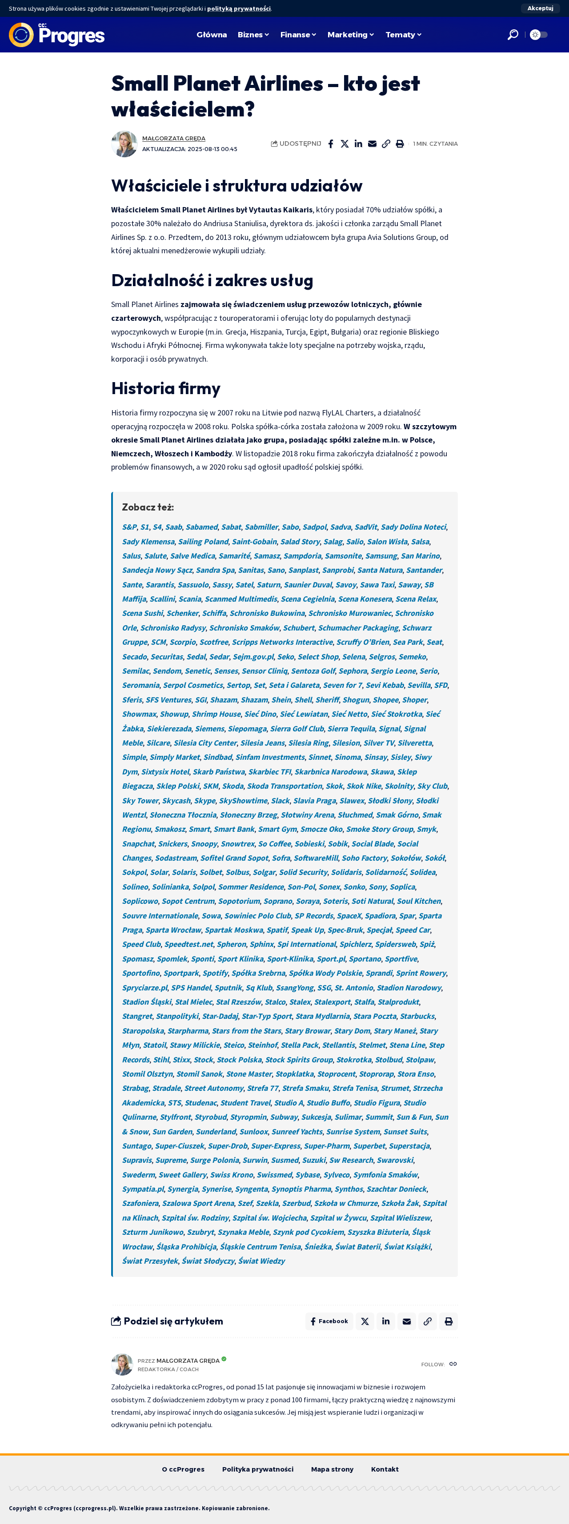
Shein (281, 699)
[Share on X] (344, 144)
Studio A (288, 1102)
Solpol (203, 887)
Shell (303, 699)
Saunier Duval (308, 584)
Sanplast (303, 570)
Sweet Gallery (182, 1174)
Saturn (268, 584)
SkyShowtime (243, 800)
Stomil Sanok (199, 1074)
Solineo (135, 887)
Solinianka (170, 887)
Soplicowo (140, 901)
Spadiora (380, 915)
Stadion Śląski (146, 1002)
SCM (158, 642)
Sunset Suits (405, 1131)
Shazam (223, 699)
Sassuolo (192, 584)
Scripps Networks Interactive (282, 642)
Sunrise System (353, 1131)
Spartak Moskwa (233, 930)
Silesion (346, 743)
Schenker (182, 613)
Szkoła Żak (400, 1203)
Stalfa (364, 1002)
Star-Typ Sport (266, 1016)
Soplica (402, 887)
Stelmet (371, 1045)
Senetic (197, 671)
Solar (159, 872)
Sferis (132, 699)
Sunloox (253, 1131)
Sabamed (201, 527)
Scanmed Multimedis (240, 599)
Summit (379, 1117)
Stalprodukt (398, 1002)
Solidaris (346, 872)
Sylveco (336, 1174)
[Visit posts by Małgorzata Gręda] (124, 144)
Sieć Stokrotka (396, 714)
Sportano (365, 958)
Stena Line (407, 1045)
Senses (226, 671)
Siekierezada (169, 728)
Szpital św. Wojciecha (269, 1218)
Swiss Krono (231, 1174)
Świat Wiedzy (261, 1261)
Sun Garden (172, 1131)
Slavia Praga (314, 800)
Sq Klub (258, 987)
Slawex (351, 800)
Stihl (161, 1059)
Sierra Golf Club (297, 728)
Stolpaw (419, 1059)
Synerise (216, 1189)
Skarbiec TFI (269, 771)
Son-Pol (301, 887)
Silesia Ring (308, 743)
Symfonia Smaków (385, 1174)
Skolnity (399, 786)
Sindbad (217, 757)
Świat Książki (407, 1246)
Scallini (162, 599)
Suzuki (313, 1160)
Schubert (298, 627)
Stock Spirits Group (299, 1059)
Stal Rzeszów (238, 1002)
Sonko (354, 887)
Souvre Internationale (160, 915)
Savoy (345, 584)
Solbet (210, 872)
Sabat (231, 527)
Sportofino (141, 973)
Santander (424, 570)
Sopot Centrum (187, 901)
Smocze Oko (321, 829)
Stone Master (249, 1074)
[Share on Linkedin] (358, 144)
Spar (407, 915)
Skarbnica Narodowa (330, 771)
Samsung (381, 556)
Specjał (379, 930)
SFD (440, 685)
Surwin (254, 1160)
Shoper (414, 699)
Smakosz (169, 829)
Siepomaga (247, 728)
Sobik (338, 843)
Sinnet (319, 757)
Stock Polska (238, 1059)
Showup (174, 714)
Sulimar (347, 1117)
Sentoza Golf (313, 671)
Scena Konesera (365, 599)
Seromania (140, 685)
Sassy (222, 584)
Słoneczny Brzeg (248, 815)
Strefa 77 (262, 1088)
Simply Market (174, 757)
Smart (199, 829)
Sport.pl (331, 958)
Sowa (210, 915)
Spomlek (171, 958)
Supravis (137, 1160)
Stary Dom (352, 1030)
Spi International (306, 944)
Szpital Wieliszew (400, 1218)
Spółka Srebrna (258, 973)
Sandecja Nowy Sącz (157, 570)
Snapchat (138, 843)
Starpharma (187, 1030)
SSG (324, 987)
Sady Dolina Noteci (413, 527)
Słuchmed (354, 815)
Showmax (139, 714)
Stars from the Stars (246, 1030)
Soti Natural (372, 901)
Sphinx (261, 944)
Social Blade (372, 843)
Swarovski (395, 1160)
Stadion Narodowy (409, 987)
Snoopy (204, 843)
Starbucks (417, 1016)
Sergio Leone (393, 671)
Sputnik (228, 987)
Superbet (369, 1146)
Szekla (267, 1203)
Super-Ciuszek (179, 1146)
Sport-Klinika (290, 958)
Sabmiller (261, 527)
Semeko (412, 656)
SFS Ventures (168, 699)
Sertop (238, 685)
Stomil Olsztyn (147, 1074)
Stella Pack (299, 1045)
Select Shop (317, 656)
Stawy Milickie (194, 1045)
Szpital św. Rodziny (194, 1218)
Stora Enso (415, 1074)
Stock (203, 1059)
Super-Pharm (326, 1146)
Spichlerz (355, 944)
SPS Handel (191, 987)
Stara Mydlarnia (322, 1016)
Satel (244, 584)
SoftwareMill (315, 858)
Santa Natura (379, 570)
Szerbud (296, 1203)
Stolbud (388, 1059)
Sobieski (309, 843)
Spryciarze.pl (144, 987)
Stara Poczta (374, 1016)
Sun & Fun (413, 1117)
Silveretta (414, 743)
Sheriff (327, 699)
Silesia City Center (204, 743)
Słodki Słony (390, 800)
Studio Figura (376, 1102)
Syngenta (251, 1189)
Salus (131, 556)
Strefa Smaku (305, 1088)
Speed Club (141, 944)
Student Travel (245, 1102)
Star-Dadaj (220, 1016)
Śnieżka (317, 1246)
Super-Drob (227, 1146)
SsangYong (294, 987)
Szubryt (200, 1232)
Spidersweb (395, 944)
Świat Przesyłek (150, 1261)
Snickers (172, 843)
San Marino (420, 556)
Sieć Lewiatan (304, 714)
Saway (409, 584)
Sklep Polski (177, 786)
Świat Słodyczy (207, 1261)
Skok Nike (363, 786)
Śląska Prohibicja (186, 1246)
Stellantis (338, 1045)
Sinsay (375, 757)
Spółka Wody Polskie (325, 973)
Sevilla (418, 685)
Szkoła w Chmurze (345, 1203)
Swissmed (274, 1174)
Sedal (195, 656)
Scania (189, 599)
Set (259, 685)
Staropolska (143, 1030)
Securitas (166, 656)
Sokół (435, 858)
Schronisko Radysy (172, 627)
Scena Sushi (142, 613)
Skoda (232, 786)
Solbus (237, 872)
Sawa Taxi (377, 584)
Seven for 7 (342, 685)
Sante (132, 584)
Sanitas (251, 570)
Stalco (274, 1002)
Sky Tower (140, 800)
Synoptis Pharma (301, 1189)
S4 (156, 527)
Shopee (385, 699)
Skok (334, 786)
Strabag (135, 1088)
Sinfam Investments (270, 757)
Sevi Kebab (384, 685)
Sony (377, 887)
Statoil (154, 1045)
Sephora (352, 671)
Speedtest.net (188, 944)
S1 (144, 527)
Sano (275, 570)
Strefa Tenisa (354, 1088)
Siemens (209, 728)
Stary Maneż (394, 1030)
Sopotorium (239, 901)
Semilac (135, 671)
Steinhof (262, 1045)
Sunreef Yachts (296, 1131)
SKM (210, 786)
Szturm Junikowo (152, 1232)
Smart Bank (233, 829)
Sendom (166, 671)
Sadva (340, 527)
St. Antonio (353, 987)
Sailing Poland (203, 541)
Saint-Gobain (254, 541)
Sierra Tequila (351, 728)
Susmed (284, 1160)
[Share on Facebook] (331, 144)
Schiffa (214, 613)
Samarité (234, 556)
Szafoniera (140, 1203)
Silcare (158, 743)
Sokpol (134, 872)
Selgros (382, 656)
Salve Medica (192, 556)
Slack (280, 800)
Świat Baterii (357, 1246)
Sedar (219, 656)
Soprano (277, 901)
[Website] (453, 1365)
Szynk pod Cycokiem (308, 1232)
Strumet (395, 1088)
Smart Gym (277, 829)
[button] (540, 8)
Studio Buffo (328, 1102)
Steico (233, 1045)
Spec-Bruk (345, 930)
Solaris (184, 872)
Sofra (281, 858)
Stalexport (332, 1002)
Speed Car (412, 930)
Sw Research (351, 1160)
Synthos (348, 1189)
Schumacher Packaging (358, 627)
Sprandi (378, 973)
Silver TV (378, 743)
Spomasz (137, 958)
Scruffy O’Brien (362, 642)
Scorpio (182, 642)
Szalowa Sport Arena (198, 1203)
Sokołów (405, 858)
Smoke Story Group (379, 829)
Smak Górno (397, 815)
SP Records (313, 915)
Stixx (181, 1059)
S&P (129, 527)
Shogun (355, 699)
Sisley (400, 757)
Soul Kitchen (419, 901)
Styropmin (248, 1117)
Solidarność (385, 872)
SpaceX (349, 915)
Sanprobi (337, 570)
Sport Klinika (240, 958)
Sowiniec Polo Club (257, 915)
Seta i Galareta (293, 685)
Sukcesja (316, 1117)
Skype (204, 800)
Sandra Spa (215, 570)
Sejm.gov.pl (252, 656)
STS (174, 1102)
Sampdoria (302, 556)
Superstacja (409, 1146)
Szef (244, 1203)
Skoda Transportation (284, 786)
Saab (173, 527)
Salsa (420, 541)
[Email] (372, 144)
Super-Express (275, 1146)
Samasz (266, 556)
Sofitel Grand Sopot (234, 858)
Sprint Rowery (421, 973)
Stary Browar (307, 1030)
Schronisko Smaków (244, 627)
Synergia (182, 1189)
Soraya (307, 901)
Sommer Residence (251, 887)
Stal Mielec (193, 1002)
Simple (134, 757)
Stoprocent (336, 1074)
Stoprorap (376, 1074)
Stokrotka (353, 1059)
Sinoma (347, 757)
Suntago (136, 1146)
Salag (332, 541)
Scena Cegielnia (307, 599)
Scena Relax (415, 599)
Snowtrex (237, 843)
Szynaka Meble (243, 1232)
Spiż (426, 944)
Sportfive (401, 958)
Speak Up (307, 930)
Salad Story (300, 541)
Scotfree (213, 642)
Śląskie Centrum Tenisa (260, 1246)
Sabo (290, 527)
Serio (428, 671)
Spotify (215, 973)
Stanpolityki (177, 1016)
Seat (434, 642)
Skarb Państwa (218, 771)
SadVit (365, 527)
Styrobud (210, 1117)
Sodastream (175, 858)
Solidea (422, 872)
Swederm (138, 1174)
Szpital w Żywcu (338, 1218)
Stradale (166, 1088)
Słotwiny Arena (307, 815)
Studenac (200, 1102)
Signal (389, 728)
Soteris (335, 901)
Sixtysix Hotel (165, 771)
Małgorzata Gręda (173, 138)
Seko (285, 656)
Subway (283, 1117)
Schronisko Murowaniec (349, 613)
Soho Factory (364, 858)
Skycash (176, 800)
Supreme (170, 1160)
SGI (200, 699)
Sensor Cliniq (264, 671)
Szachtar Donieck (396, 1189)
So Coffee (274, 843)
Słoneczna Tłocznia (182, 815)
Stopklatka (294, 1074)
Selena (353, 656)
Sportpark (181, 973)
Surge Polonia (214, 1160)
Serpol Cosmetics (193, 685)
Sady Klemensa (148, 541)
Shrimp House (216, 714)
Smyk (426, 829)
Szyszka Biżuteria (377, 1232)
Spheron (231, 944)
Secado (134, 656)
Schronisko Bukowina (267, 613)
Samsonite (343, 556)
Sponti (202, 958)
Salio (354, 541)
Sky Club (432, 786)
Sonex (329, 887)
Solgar (263, 872)
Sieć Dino (260, 714)
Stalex (299, 1002)
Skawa (381, 771)
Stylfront (175, 1117)
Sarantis (159, 584)
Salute (155, 556)
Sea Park (408, 642)
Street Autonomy (213, 1088)
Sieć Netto (349, 714)
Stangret (137, 1016)
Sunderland (216, 1131)
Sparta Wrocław (173, 930)
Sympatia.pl (143, 1189)
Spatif (276, 930)
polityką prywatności (239, 8)
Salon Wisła (387, 541)
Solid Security (303, 872)
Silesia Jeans (262, 743)
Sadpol (314, 527)
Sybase (307, 1174)
